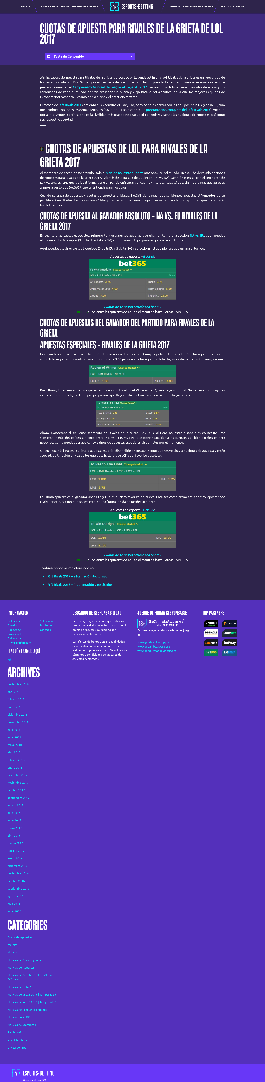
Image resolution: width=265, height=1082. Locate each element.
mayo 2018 (15, 744)
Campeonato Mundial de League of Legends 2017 (110, 87)
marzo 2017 (15, 843)
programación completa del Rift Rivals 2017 (178, 109)
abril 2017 (14, 835)
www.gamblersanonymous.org (156, 650)
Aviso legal (14, 638)
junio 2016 (14, 911)
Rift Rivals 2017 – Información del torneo (77, 576)
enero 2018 (15, 767)
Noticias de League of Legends (27, 1009)
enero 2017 (15, 858)
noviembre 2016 (18, 873)
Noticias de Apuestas (21, 967)
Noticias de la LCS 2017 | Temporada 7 (32, 994)
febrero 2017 (16, 850)
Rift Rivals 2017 (70, 105)
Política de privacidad (14, 632)
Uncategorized (17, 1047)
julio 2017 (14, 812)
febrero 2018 (16, 759)
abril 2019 (14, 691)
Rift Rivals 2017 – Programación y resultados (80, 584)
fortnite (12, 944)
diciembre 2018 (18, 714)
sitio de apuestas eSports (124, 172)
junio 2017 (14, 820)
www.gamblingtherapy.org (154, 642)
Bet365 (148, 256)
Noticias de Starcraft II (22, 1024)
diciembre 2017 (18, 775)
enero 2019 (15, 707)
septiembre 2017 (19, 797)
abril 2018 (14, 752)
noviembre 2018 (18, 722)
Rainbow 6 (14, 1032)
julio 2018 (14, 729)
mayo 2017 (15, 828)
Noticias (13, 952)
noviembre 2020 (18, 684)
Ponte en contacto (46, 627)
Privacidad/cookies (19, 642)
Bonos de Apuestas (20, 937)
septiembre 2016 (19, 888)
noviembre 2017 (18, 782)
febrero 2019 (16, 699)
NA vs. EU (197, 235)
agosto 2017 (15, 805)
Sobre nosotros (49, 621)
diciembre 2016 (18, 865)
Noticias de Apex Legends (24, 960)
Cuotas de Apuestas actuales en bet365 (132, 307)
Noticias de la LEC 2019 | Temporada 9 (32, 1002)
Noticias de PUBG (19, 1017)
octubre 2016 (16, 880)
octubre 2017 (16, 790)
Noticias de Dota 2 (19, 987)
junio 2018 (14, 737)
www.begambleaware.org (153, 646)
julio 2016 (14, 903)
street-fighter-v (17, 1039)
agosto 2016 (15, 896)
